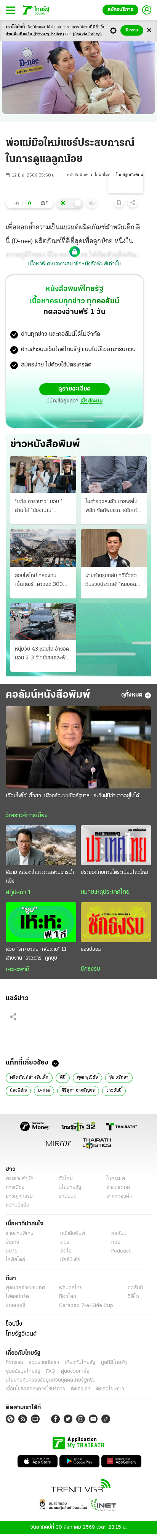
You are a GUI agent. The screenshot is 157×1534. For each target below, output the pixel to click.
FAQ (50, 1371)
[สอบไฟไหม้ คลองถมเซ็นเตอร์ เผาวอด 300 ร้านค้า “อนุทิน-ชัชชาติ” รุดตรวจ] (43, 547)
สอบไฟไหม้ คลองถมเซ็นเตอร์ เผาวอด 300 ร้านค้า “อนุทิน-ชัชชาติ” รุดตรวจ (42, 581)
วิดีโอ (66, 1251)
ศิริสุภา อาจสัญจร (78, 1090)
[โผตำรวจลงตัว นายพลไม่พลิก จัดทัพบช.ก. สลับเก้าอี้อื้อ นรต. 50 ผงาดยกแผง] (114, 474)
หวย (115, 1242)
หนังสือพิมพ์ (77, 175)
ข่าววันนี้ (114, 1090)
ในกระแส (115, 1179)
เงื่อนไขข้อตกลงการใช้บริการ (35, 1389)
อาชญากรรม (19, 1196)
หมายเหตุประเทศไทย (105, 892)
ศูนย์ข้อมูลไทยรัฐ (23, 1371)
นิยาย (12, 1251)
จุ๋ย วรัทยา (118, 1077)
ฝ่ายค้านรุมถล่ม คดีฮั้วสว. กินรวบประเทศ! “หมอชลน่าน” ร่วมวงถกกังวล (111, 581)
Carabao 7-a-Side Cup (86, 1305)
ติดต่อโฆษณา (110, 1389)
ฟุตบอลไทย (71, 1288)
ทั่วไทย (66, 1179)
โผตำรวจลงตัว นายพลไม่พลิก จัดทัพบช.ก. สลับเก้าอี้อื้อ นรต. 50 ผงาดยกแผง (113, 507)
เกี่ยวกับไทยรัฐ (80, 1363)
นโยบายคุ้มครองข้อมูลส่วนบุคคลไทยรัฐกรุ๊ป (51, 1380)
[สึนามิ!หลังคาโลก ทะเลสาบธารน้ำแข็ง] (41, 845)
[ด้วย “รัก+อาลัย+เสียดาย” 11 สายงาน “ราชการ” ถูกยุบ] (41, 922)
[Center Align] (149, 30)
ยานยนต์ (68, 1196)
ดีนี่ (63, 1077)
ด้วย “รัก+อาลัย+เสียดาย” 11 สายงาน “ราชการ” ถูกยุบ (36, 954)
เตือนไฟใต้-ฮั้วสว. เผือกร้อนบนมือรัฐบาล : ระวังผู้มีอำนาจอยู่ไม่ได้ (72, 796)
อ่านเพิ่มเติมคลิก (35, 34)
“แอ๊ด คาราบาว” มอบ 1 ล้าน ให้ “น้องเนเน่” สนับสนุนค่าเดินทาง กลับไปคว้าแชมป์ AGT (42, 507)
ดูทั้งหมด (132, 695)
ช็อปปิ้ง (14, 1324)
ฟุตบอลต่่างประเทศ (25, 1288)
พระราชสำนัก (20, 1179)
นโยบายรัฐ (70, 1188)
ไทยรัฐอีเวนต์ (21, 1334)
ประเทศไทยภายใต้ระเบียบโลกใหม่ (114, 872)
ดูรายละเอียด (74, 389)
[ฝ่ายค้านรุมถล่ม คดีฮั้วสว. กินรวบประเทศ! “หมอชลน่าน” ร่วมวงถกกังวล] (114, 547)
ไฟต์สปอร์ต (17, 1297)
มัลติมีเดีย (70, 1260)
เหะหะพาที (17, 970)
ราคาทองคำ (119, 1196)
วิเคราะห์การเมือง (27, 816)
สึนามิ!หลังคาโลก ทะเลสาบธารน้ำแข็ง (40, 877)
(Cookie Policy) (87, 34)
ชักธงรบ (90, 969)
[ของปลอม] (116, 922)
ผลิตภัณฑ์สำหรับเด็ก (29, 1077)
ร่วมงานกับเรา (44, 1363)
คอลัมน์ (119, 1233)
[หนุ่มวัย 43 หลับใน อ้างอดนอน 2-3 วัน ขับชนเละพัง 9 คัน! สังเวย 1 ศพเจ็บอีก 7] (43, 621)
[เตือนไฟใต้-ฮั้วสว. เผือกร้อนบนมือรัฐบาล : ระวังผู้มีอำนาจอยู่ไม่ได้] (78, 747)
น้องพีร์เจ (18, 1090)
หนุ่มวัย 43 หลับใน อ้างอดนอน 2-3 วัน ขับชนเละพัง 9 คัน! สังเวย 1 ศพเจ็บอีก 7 (42, 654)
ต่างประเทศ (118, 1188)
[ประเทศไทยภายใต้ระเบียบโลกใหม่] (116, 845)
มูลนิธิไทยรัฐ (114, 1363)
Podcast (121, 1251)
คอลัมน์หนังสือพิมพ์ (48, 695)
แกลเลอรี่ (15, 1305)
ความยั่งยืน (17, 1205)
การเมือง (15, 1188)
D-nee (44, 1090)
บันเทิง (12, 1242)
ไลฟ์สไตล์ (103, 175)
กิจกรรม (14, 1363)
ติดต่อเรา (80, 1389)
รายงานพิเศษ (20, 1233)
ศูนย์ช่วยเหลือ (75, 1371)
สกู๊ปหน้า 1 (18, 893)
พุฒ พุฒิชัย (87, 1077)
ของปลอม (91, 949)
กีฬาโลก (67, 1297)
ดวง (64, 1242)
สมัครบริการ (120, 10)
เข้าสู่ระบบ (91, 401)
